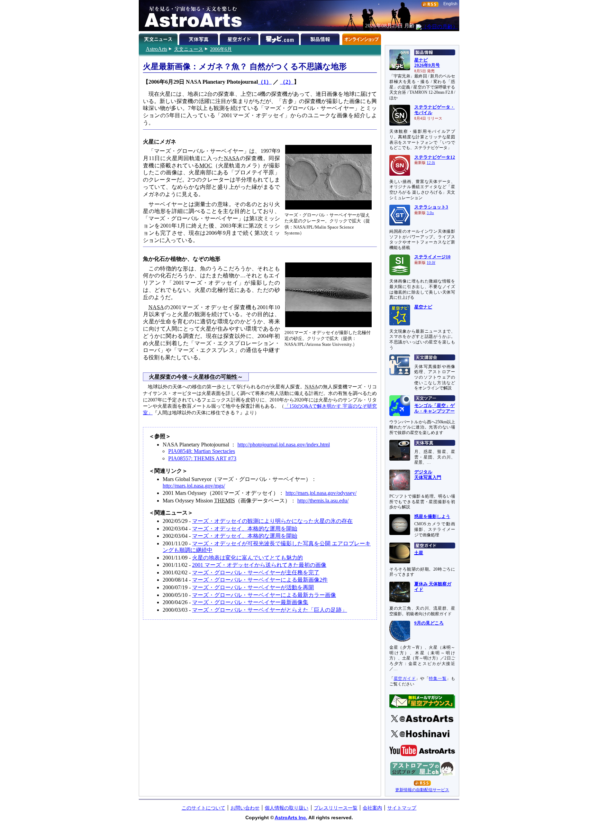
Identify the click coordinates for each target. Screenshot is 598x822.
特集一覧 (437, 678)
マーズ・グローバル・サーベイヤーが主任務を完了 (255, 572)
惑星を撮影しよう (432, 516)
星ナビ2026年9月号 (427, 63)
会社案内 (372, 808)
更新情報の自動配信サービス (422, 789)
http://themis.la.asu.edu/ (322, 501)
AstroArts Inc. (291, 817)
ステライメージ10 (432, 257)
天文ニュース (188, 49)
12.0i (431, 163)
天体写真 (199, 38)
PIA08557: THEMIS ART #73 (202, 458)
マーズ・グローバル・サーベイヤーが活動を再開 (253, 587)
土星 (418, 553)
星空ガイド (240, 38)
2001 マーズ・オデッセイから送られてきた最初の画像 (259, 565)
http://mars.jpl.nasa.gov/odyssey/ (321, 493)
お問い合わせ (245, 808)
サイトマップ (401, 808)
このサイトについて (203, 808)
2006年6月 (221, 49)
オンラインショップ (361, 38)
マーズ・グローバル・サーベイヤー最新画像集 (250, 602)
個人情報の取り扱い (286, 808)
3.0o (430, 213)
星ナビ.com (280, 38)
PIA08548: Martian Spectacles (201, 451)
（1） (265, 82)
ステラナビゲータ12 (434, 157)
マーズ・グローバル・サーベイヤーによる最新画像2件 (260, 580)
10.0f (431, 263)
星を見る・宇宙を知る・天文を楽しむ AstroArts (191, 15)
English (450, 3)
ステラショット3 (431, 207)
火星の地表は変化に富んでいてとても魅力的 (247, 558)
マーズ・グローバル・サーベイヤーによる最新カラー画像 (264, 595)
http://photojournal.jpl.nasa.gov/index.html (283, 444)
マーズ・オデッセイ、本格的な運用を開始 (244, 529)
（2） (287, 82)
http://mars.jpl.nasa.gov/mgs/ (194, 486)
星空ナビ (423, 307)
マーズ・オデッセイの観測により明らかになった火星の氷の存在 (272, 521)
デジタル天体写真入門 (427, 475)
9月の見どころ (429, 623)
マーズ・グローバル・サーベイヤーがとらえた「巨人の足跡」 (269, 610)
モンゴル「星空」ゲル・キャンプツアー (434, 408)
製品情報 (321, 38)
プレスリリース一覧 (335, 808)
